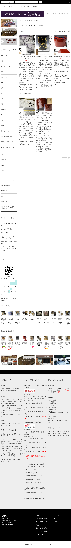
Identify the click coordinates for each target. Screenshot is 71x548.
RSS (37, 534)
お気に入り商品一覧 (6, 229)
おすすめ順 (58, 31)
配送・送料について (41, 522)
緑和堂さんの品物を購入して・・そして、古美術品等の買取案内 (8, 248)
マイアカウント (58, 515)
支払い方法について (41, 518)
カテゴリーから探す (12, 6)
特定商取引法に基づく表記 (43, 528)
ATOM (41, 534)
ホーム (3, 6)
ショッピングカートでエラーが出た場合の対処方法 (8, 237)
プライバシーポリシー (42, 531)
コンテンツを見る (36, 6)
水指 (23, 20)
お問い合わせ (57, 522)
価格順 (64, 31)
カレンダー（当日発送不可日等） (8, 224)
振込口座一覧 (4, 232)
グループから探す (25, 6)
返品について (39, 525)
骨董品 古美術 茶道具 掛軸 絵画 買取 (9, 242)
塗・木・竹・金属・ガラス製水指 (31, 20)
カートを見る (57, 518)
